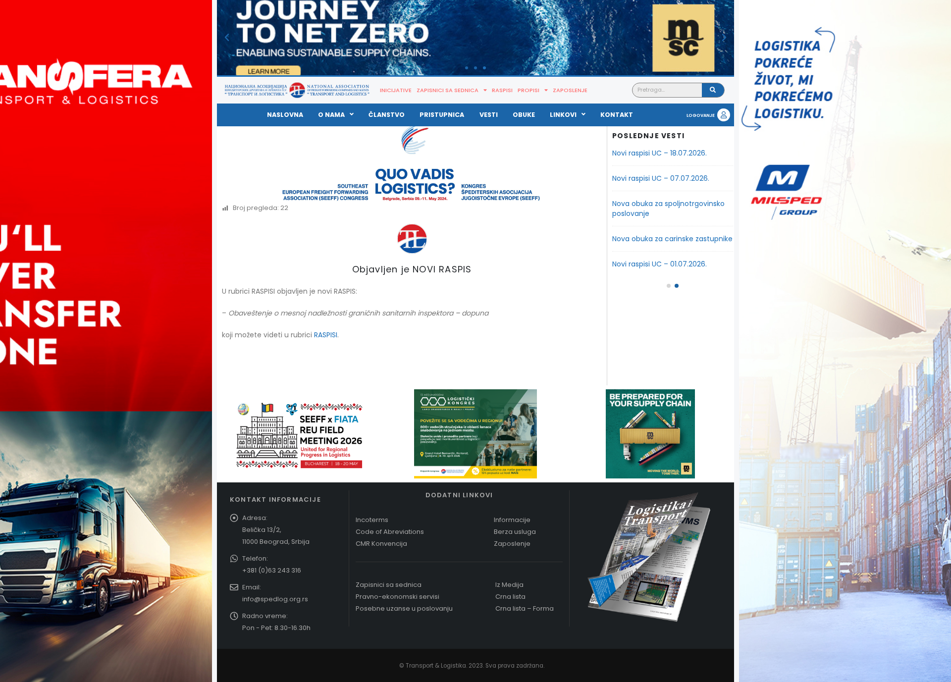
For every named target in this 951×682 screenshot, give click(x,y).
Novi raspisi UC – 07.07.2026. (660, 178)
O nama (331, 114)
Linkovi (563, 114)
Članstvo (387, 114)
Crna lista (510, 596)
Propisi (528, 90)
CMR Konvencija (381, 543)
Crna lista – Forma (524, 608)
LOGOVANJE (701, 115)
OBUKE (524, 114)
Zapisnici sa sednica (447, 90)
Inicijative (396, 90)
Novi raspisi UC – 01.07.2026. (659, 264)
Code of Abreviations (390, 531)
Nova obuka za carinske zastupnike (672, 239)
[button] (227, 38)
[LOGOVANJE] (723, 114)
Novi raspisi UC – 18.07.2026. (659, 153)
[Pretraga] (713, 90)
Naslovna (285, 114)
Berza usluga (515, 531)
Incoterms (372, 520)
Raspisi (502, 90)
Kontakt (616, 114)
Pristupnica (442, 114)
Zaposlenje (570, 90)
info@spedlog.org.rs (275, 599)
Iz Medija (509, 584)
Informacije (512, 520)
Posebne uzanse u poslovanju (404, 608)
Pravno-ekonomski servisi (397, 596)
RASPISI (325, 335)
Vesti (488, 114)
